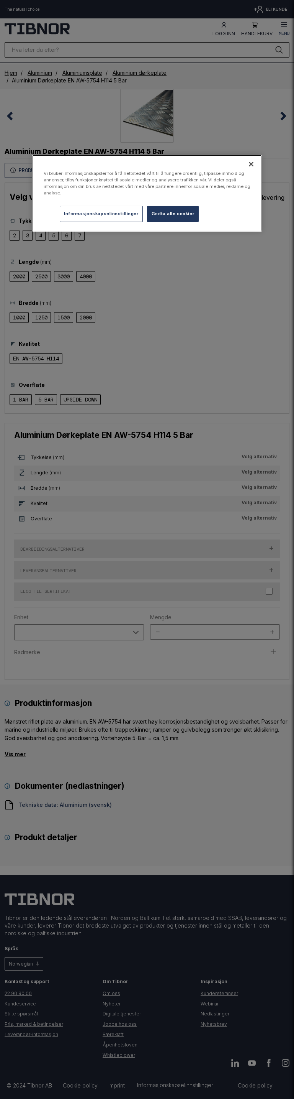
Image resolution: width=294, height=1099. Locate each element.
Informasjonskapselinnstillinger (101, 213)
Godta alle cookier (173, 213)
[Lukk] (251, 164)
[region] (147, 193)
